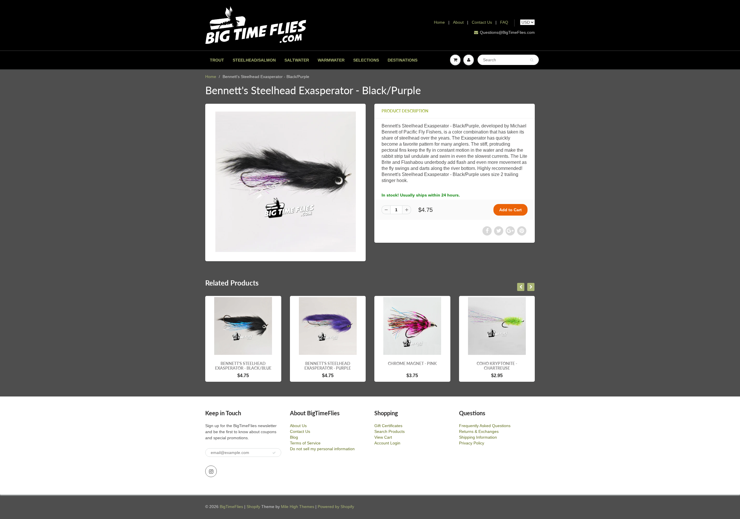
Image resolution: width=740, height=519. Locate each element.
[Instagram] (211, 471)
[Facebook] (487, 231)
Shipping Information (478, 437)
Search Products (389, 431)
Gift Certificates (388, 425)
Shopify (253, 506)
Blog (294, 437)
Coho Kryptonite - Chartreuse (497, 365)
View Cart (383, 437)
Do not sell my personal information (322, 448)
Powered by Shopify (336, 506)
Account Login (387, 443)
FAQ (504, 22)
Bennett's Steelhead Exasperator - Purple (327, 365)
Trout (217, 60)
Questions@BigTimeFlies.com (507, 32)
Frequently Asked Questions (484, 425)
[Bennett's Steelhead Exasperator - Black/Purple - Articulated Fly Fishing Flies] (285, 182)
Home (439, 22)
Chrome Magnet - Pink (412, 363)
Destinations (402, 60)
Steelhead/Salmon (254, 60)
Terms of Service (305, 443)
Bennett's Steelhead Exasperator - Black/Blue (243, 365)
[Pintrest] (521, 231)
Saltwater (296, 60)
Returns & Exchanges (479, 431)
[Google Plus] (510, 231)
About (459, 22)
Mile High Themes (297, 506)
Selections (366, 60)
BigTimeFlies (231, 506)
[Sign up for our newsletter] (274, 452)
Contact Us (482, 22)
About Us (298, 425)
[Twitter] (498, 231)
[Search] (532, 60)
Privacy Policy (471, 443)
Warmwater (331, 60)
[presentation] (520, 287)
